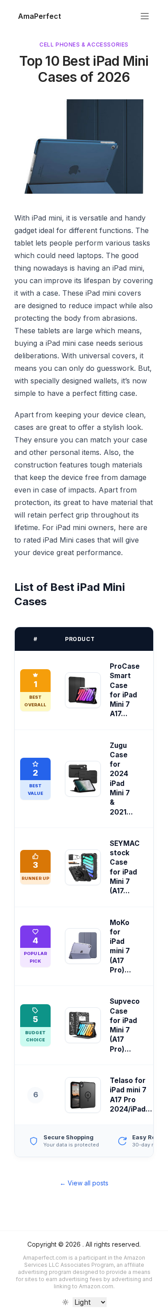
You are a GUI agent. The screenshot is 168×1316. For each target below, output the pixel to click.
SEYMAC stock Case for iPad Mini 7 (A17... (125, 867)
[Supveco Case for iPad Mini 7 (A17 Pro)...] (83, 1025)
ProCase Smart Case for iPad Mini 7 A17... (125, 690)
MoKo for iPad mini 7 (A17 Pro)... (120, 946)
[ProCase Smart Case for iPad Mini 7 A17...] (83, 690)
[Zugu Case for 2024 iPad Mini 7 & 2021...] (83, 779)
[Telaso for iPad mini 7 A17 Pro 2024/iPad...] (83, 1095)
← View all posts (84, 1183)
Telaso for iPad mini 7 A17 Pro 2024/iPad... (131, 1094)
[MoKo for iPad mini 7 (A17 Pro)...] (83, 946)
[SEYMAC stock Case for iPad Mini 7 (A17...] (83, 867)
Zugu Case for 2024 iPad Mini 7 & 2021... (121, 778)
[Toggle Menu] (145, 16)
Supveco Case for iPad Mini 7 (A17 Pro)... (125, 1025)
